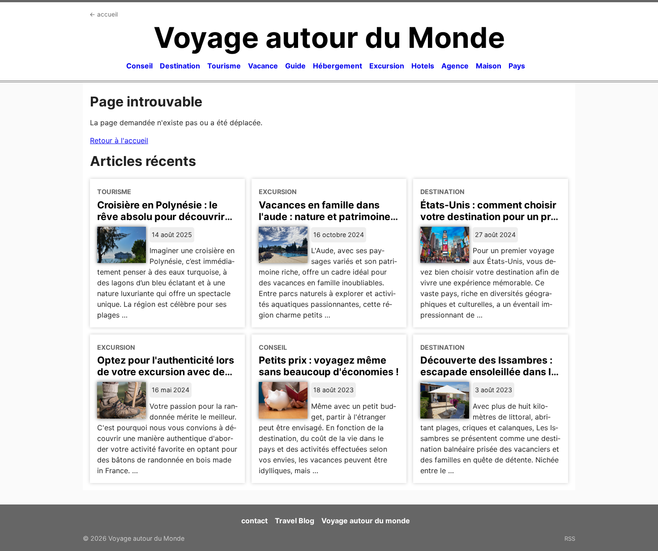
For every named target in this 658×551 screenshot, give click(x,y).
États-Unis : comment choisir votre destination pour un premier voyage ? (490, 216)
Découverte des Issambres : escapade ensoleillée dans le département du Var (488, 371)
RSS (569, 538)
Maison (488, 65)
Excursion (386, 65)
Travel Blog (294, 520)
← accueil (104, 14)
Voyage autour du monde (365, 520)
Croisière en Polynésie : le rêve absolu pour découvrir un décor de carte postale (161, 216)
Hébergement (337, 65)
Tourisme (224, 65)
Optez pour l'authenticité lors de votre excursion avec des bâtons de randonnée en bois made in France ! (165, 377)
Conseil (139, 65)
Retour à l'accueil (119, 140)
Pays (516, 65)
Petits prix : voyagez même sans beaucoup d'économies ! (329, 365)
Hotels (422, 65)
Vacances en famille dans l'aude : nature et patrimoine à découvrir (328, 216)
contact (254, 520)
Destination (180, 65)
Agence (455, 65)
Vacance (263, 65)
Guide (295, 65)
